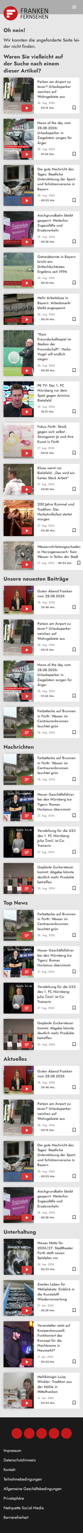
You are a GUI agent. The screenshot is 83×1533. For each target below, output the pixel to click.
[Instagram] (29, 1433)
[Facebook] (17, 1433)
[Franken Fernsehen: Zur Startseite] (26, 13)
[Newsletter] (66, 1433)
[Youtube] (41, 1433)
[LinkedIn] (54, 1433)
